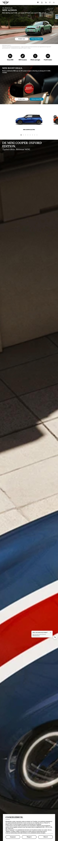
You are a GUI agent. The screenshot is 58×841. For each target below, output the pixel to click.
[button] (42, 2)
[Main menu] (54, 2)
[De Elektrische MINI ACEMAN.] (29, 24)
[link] (38, 2)
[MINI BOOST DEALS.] (29, 84)
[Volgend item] (55, 117)
